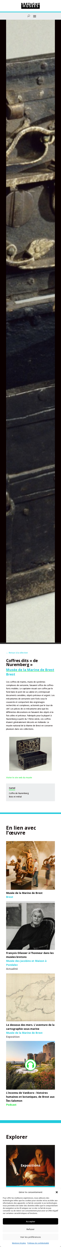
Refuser (30, 1229)
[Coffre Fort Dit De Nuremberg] (30, 754)
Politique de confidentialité (38, 1243)
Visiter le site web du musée (19, 777)
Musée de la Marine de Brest (30, 669)
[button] (56, 1192)
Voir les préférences (30, 1237)
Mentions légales (19, 1243)
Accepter (30, 1221)
